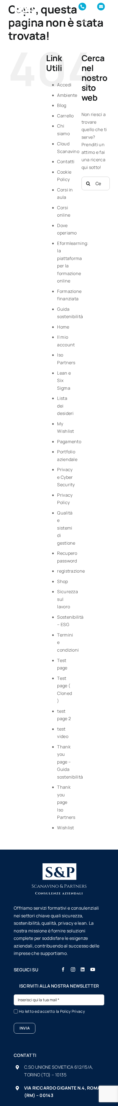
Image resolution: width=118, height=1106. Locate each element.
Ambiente (67, 95)
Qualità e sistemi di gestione (66, 528)
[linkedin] (83, 969)
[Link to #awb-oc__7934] (98, 19)
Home (63, 327)
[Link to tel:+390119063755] (82, 6)
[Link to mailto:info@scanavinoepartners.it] (101, 6)
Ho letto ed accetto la (52, 1011)
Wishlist (65, 828)
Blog (61, 105)
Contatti (65, 162)
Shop (62, 581)
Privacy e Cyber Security (66, 477)
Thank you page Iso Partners (66, 802)
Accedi (64, 85)
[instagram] (73, 969)
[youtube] (92, 969)
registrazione (71, 571)
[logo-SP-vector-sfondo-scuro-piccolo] (25, 6)
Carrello (65, 116)
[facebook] (63, 969)
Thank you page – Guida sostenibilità (70, 762)
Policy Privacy (72, 1011)
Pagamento (69, 442)
